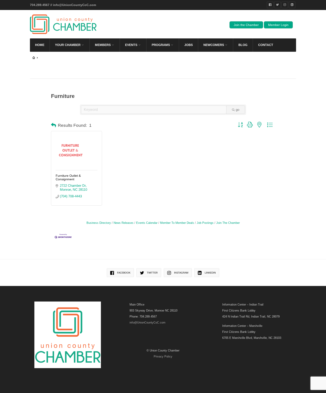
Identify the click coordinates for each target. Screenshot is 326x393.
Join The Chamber (228, 222)
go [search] (237, 109)
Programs (161, 45)
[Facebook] (270, 5)
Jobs (188, 45)
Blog (242, 45)
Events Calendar (146, 222)
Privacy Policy (163, 356)
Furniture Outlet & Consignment (68, 177)
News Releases (124, 222)
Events (131, 45)
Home (39, 45)
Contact (265, 45)
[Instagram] (284, 5)
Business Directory (98, 222)
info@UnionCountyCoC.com (74, 5)
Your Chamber (68, 45)
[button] (53, 125)
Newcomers (213, 45)
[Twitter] (277, 5)
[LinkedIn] (292, 5)
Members (103, 45)
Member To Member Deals (177, 222)
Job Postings (205, 222)
